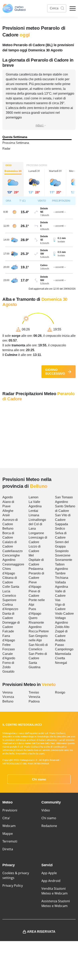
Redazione (49, 826)
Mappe (7, 833)
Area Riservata (41, 931)
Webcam (9, 826)
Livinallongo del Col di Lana (37, 524)
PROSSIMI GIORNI (36, 165)
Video (45, 810)
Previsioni (9, 810)
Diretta (7, 849)
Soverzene (62, 555)
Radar (6, 148)
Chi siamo (39, 779)
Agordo (7, 497)
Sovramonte (63, 559)
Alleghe (7, 510)
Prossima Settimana (15, 142)
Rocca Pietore (39, 631)
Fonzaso (8, 649)
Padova (34, 701)
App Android (50, 881)
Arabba (60, 640)
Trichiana (61, 577)
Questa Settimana (14, 137)
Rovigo (60, 692)
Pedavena (36, 568)
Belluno (7, 528)
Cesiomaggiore (13, 564)
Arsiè (6, 515)
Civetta (60, 658)
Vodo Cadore (64, 613)
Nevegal (61, 662)
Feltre (6, 645)
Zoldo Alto (62, 627)
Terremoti (9, 841)
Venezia (34, 697)
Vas (57, 600)
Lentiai (33, 510)
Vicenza (8, 697)
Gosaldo (8, 671)
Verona (7, 692)
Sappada (61, 524)
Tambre (60, 573)
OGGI (8, 165)
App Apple (49, 873)
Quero (33, 618)
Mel (31, 555)
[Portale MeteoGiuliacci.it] (14, 8)
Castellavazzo (12, 551)
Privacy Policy (12, 885)
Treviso (34, 692)
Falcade (8, 631)
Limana (34, 515)
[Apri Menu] (73, 8)
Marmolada (63, 653)
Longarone (36, 533)
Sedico (60, 528)
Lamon (33, 497)
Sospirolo (62, 551)
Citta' (6, 818)
